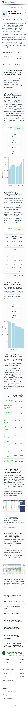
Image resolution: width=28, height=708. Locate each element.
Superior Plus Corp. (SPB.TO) (7, 455)
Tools (4, 676)
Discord (22, 673)
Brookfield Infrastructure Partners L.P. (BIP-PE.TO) (8, 420)
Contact (22, 676)
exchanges (21, 522)
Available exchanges (8, 669)
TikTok (21, 669)
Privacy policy (6, 695)
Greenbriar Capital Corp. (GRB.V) (8, 461)
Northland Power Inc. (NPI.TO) (8, 413)
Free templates (7, 673)
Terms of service (7, 698)
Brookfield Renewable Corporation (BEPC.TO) (7, 444)
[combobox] (14, 7)
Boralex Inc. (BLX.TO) (7, 450)
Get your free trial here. (10, 527)
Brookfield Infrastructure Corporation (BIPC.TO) (7, 435)
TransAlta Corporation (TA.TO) (7, 428)
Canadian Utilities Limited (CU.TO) (8, 401)
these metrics (13, 517)
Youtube (22, 666)
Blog (21, 662)
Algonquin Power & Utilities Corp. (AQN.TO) (8, 407)
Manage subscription (8, 680)
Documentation (7, 662)
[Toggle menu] (25, 2)
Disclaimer (5, 702)
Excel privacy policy (8, 691)
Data (4, 666)
